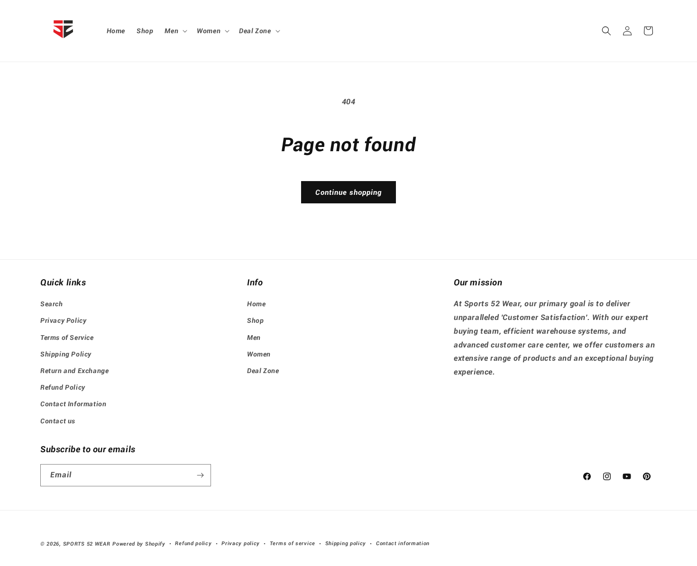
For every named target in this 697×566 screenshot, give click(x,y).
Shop (255, 321)
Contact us (57, 421)
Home (256, 304)
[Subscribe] (200, 475)
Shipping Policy (66, 354)
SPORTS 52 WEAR (86, 544)
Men (254, 337)
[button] (175, 31)
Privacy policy (240, 543)
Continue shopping (348, 192)
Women (259, 354)
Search (51, 304)
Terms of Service (67, 337)
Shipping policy (346, 543)
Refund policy (193, 543)
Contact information (403, 543)
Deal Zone (263, 370)
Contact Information (73, 404)
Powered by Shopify (138, 544)
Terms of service (292, 543)
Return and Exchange (74, 370)
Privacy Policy (63, 321)
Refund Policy (62, 387)
